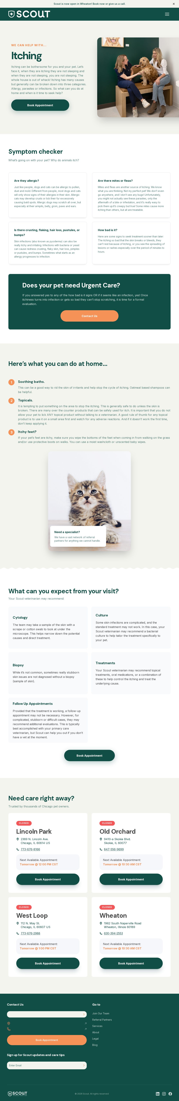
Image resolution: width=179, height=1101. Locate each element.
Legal (95, 1038)
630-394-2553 (113, 933)
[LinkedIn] (157, 1094)
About (95, 1032)
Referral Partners (102, 1019)
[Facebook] (170, 1094)
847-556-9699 (114, 849)
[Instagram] (164, 1094)
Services (97, 1025)
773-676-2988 (30, 933)
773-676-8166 (30, 849)
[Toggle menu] (167, 14)
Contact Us (89, 316)
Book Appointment (40, 105)
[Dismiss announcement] (173, 3)
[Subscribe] (84, 1065)
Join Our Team (100, 1013)
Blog (95, 1044)
